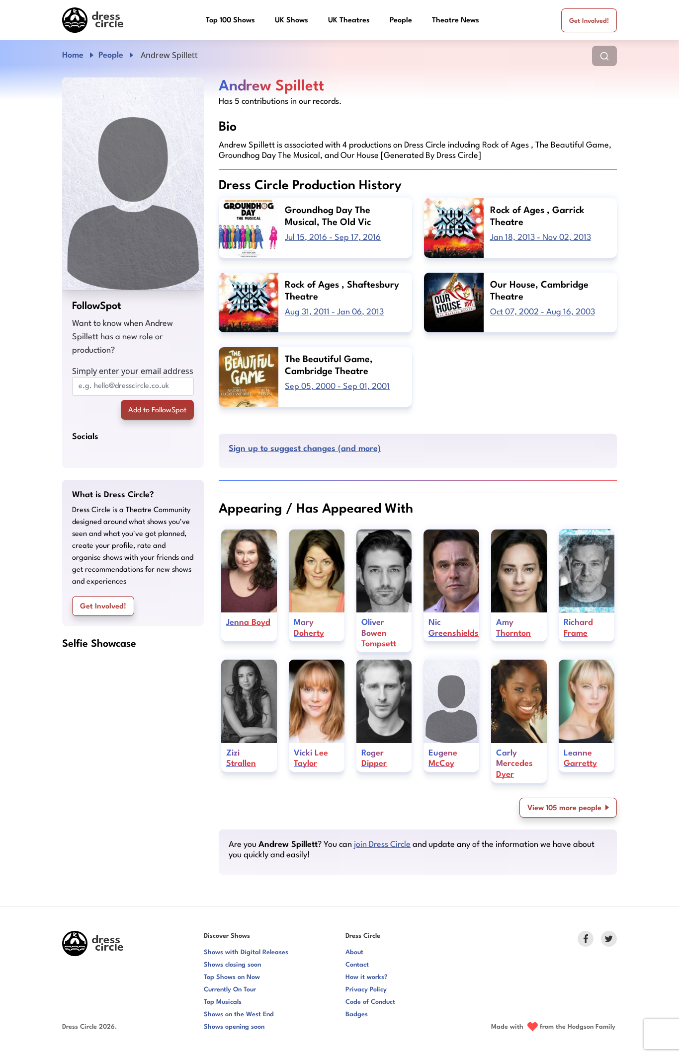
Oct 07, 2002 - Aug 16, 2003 (542, 312)
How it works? (366, 977)
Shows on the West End (239, 1014)
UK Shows (291, 20)
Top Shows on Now (232, 977)
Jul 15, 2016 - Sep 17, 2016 (333, 237)
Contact (357, 965)
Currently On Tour (230, 989)
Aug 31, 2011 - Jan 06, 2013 (334, 312)
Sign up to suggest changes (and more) (305, 449)
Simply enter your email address (132, 371)
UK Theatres (349, 20)
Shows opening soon (234, 1027)
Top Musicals (223, 1002)
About (354, 952)
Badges (356, 1014)
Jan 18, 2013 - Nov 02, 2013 (540, 237)
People (401, 20)
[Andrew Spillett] (133, 183)
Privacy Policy (366, 989)
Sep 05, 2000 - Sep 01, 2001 (337, 386)
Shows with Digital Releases (246, 952)
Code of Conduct (370, 1002)
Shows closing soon (232, 965)
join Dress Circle (382, 844)
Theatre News (455, 20)
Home (73, 55)
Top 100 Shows (230, 20)
